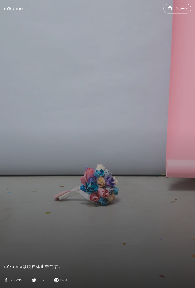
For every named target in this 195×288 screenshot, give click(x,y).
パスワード (180, 8)
